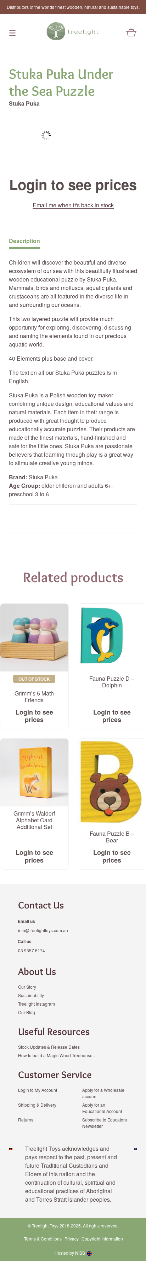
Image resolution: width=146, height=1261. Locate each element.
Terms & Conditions (43, 1239)
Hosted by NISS (70, 1253)
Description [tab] (24, 241)
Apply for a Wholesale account (103, 1093)
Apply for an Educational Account (102, 1108)
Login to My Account (37, 1090)
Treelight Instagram (36, 1004)
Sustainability (31, 995)
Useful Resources (54, 1031)
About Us (37, 971)
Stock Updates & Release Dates (49, 1047)
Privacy (71, 1239)
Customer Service (55, 1074)
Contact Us (41, 905)
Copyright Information (102, 1239)
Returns (25, 1120)
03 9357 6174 (31, 950)
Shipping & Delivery (37, 1105)
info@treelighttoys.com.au (43, 930)
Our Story (27, 987)
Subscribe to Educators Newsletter (104, 1123)
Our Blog (26, 1012)
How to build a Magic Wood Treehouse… (57, 1055)
